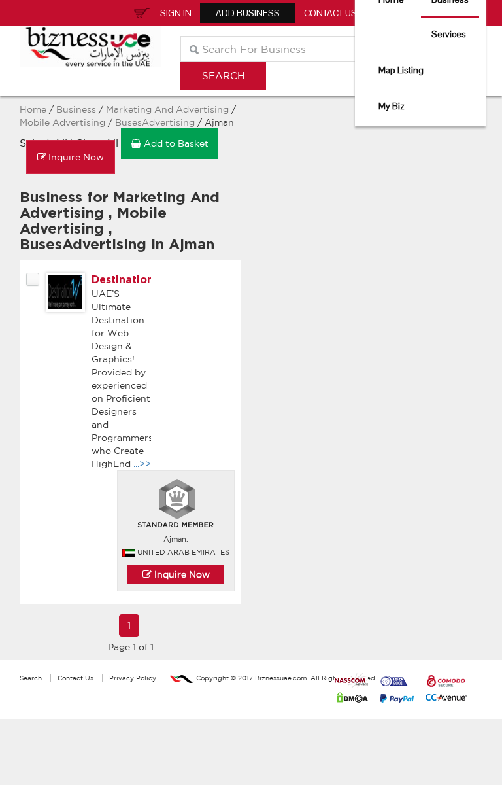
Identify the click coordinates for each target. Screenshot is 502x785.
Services (448, 34)
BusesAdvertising (155, 122)
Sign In (176, 13)
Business (76, 109)
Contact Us (330, 13)
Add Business (248, 13)
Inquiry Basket (140, 11)
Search (31, 678)
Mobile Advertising (64, 122)
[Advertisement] (311, 147)
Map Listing (401, 70)
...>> (142, 464)
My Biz (391, 106)
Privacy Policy (132, 678)
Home (33, 109)
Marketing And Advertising (167, 109)
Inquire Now (181, 574)
